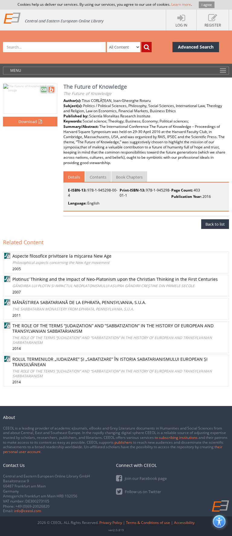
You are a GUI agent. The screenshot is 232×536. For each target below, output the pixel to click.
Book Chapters (129, 177)
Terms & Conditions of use (148, 522)
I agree (206, 4)
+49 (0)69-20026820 (32, 506)
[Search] (146, 47)
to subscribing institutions (176, 437)
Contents (98, 177)
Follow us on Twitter (142, 491)
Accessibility (184, 522)
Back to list (215, 224)
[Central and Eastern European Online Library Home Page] (54, 18)
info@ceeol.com (27, 510)
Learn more (181, 4)
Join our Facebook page (145, 478)
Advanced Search (196, 47)
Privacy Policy (110, 522)
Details (74, 177)
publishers (123, 442)
